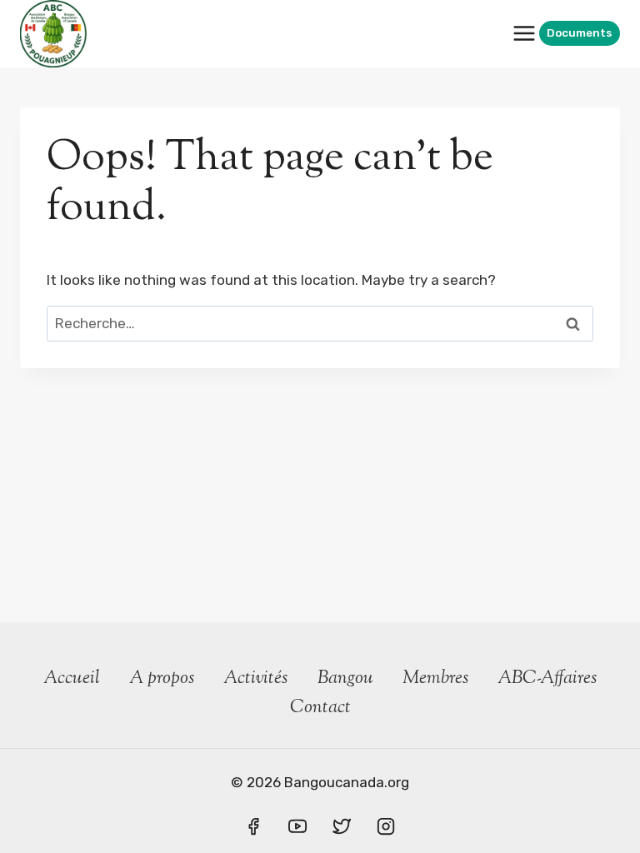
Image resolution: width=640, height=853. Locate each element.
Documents (579, 32)
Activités (255, 679)
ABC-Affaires (547, 679)
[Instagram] (386, 826)
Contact (320, 708)
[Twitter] (341, 826)
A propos (161, 679)
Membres (435, 679)
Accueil (71, 679)
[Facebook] (253, 826)
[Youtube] (297, 826)
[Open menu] (523, 34)
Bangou (345, 679)
